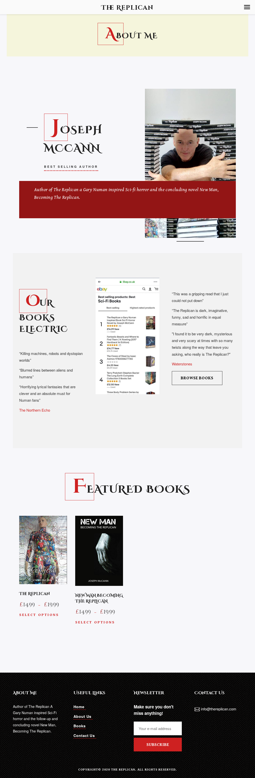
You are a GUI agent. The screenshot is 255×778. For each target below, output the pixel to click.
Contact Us (84, 735)
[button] (247, 7)
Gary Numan (95, 189)
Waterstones (182, 363)
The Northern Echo (34, 410)
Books (79, 726)
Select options (39, 615)
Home (79, 706)
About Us (83, 716)
